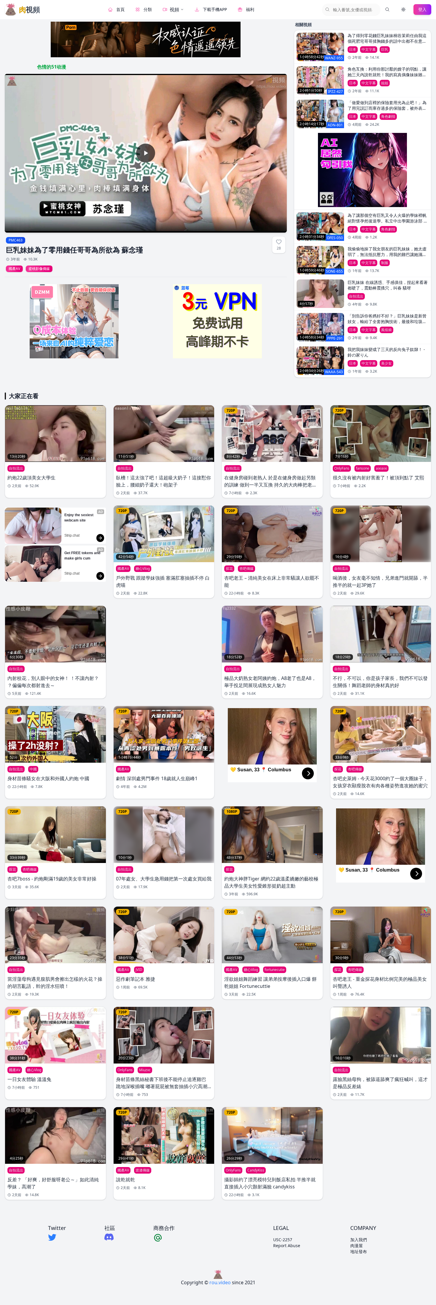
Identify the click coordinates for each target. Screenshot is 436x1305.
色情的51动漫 (51, 66)
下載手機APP (215, 9)
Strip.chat (71, 535)
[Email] (164, 1237)
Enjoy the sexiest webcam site (79, 517)
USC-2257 (282, 1239)
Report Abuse (286, 1245)
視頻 (174, 9)
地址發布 (358, 1251)
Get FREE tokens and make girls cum (82, 555)
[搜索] (387, 9)
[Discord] (109, 1237)
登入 (422, 9)
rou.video (220, 1282)
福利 (250, 9)
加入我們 (358, 1239)
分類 (148, 9)
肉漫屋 (356, 1245)
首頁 (120, 9)
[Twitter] (57, 1237)
